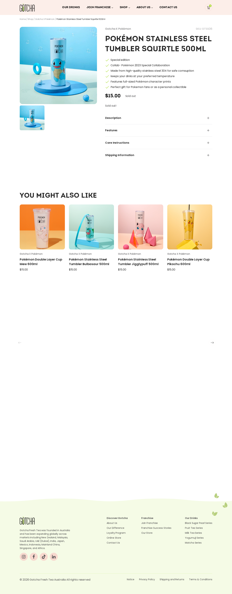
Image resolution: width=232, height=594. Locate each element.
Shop (124, 7)
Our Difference (115, 528)
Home (23, 19)
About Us (143, 7)
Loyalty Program (116, 533)
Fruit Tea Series (194, 528)
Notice (130, 579)
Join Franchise (99, 7)
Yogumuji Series (194, 537)
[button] (212, 342)
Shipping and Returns (172, 579)
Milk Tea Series (193, 533)
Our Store (147, 533)
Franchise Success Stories (156, 528)
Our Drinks (71, 7)
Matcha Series (193, 542)
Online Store (114, 537)
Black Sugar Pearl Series (198, 523)
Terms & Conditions (200, 579)
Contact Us (168, 7)
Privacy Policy (147, 579)
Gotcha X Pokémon (45, 19)
